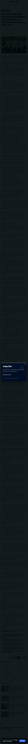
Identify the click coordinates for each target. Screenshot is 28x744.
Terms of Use (9, 741)
